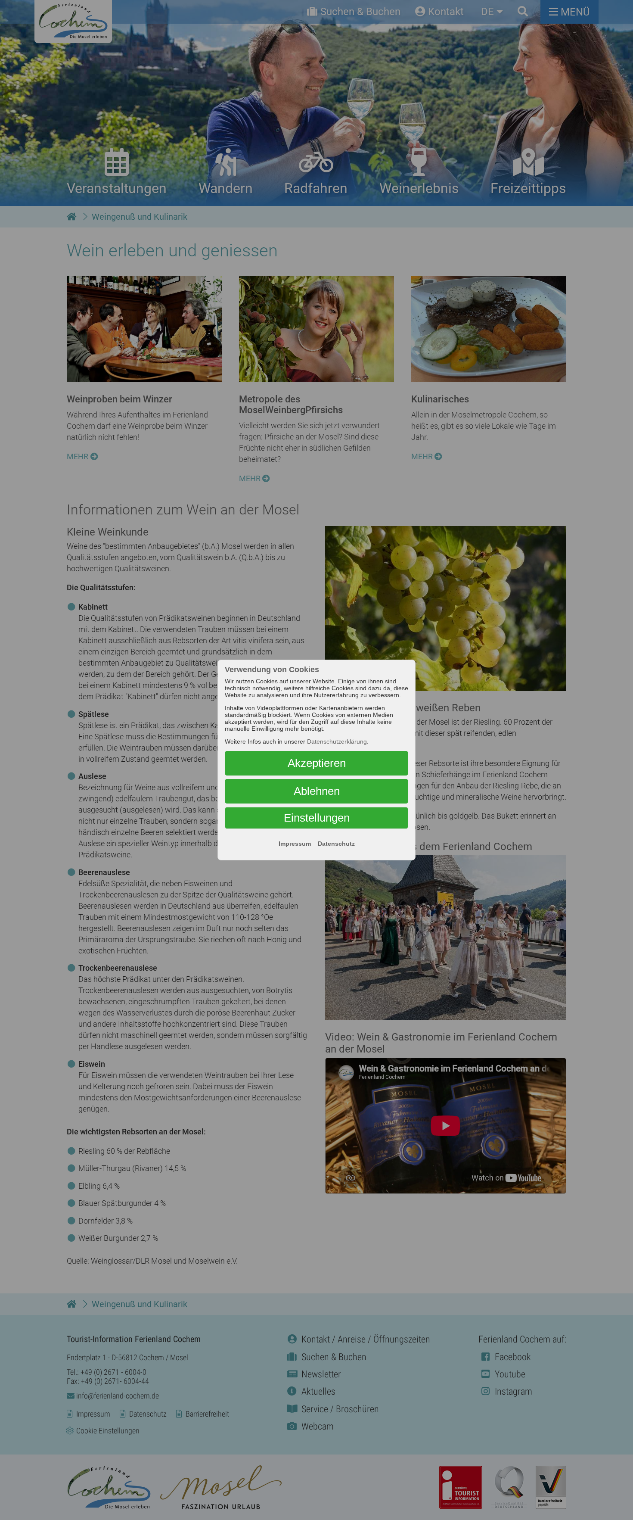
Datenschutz (336, 843)
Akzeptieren (317, 763)
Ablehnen (317, 791)
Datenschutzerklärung (337, 741)
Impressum (295, 843)
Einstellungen (317, 818)
